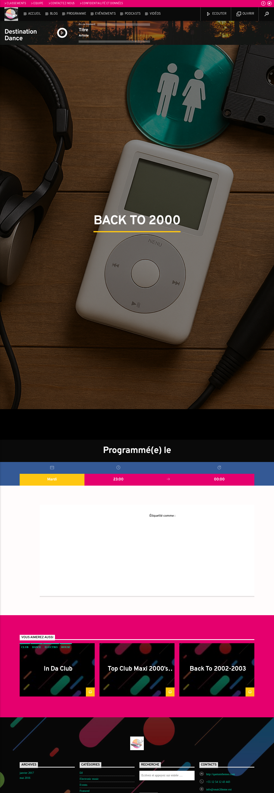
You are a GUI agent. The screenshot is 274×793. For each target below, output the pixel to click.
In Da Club (58, 708)
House (65, 686)
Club (24, 686)
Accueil (34, 14)
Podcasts (133, 14)
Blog (54, 14)
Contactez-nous (63, 3)
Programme (76, 14)
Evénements (105, 14)
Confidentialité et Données (102, 3)
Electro (51, 686)
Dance (36, 686)
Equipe (38, 3)
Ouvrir (248, 14)
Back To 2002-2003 (218, 708)
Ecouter (218, 14)
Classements (16, 3)
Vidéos (155, 14)
